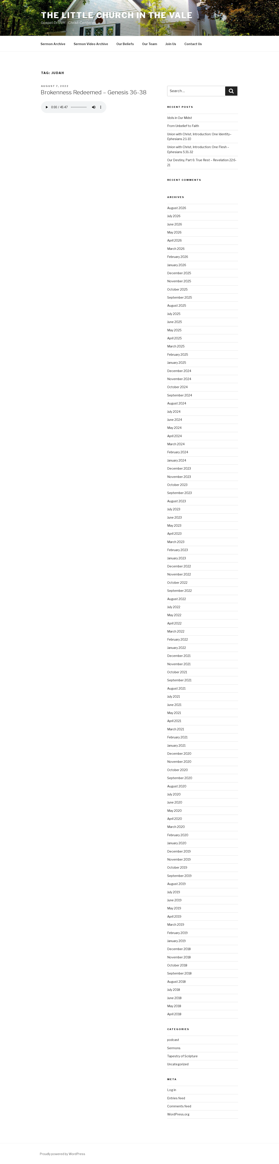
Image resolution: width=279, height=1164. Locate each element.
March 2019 (175, 924)
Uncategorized (178, 1064)
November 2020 (179, 761)
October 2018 (177, 965)
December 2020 (179, 753)
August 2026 (176, 208)
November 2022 (179, 574)
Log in (171, 1090)
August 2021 (176, 688)
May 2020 (174, 810)
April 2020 (174, 819)
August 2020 (176, 786)
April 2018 (174, 1014)
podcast (173, 1040)
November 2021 (179, 664)
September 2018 (179, 973)
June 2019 (174, 900)
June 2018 (174, 998)
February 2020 (177, 835)
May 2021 (174, 713)
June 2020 (174, 802)
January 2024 (176, 460)
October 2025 (177, 289)
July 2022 (173, 607)
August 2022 (176, 599)
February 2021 (177, 737)
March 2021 (175, 729)
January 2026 (176, 265)
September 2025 (179, 297)
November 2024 (179, 379)
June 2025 (174, 322)
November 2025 (179, 281)
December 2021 (179, 656)
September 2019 (179, 876)
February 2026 (177, 257)
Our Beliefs (125, 44)
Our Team (149, 44)
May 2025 (174, 330)
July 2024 (173, 411)
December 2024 (179, 371)
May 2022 (174, 615)
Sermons (173, 1048)
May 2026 (174, 232)
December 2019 (179, 851)
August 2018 (176, 981)
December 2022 (179, 566)
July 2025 (173, 314)
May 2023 (174, 525)
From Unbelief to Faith (183, 126)
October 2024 (177, 387)
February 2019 (177, 933)
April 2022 (174, 623)
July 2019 (173, 892)
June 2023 (174, 517)
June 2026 (174, 224)
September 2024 (179, 395)
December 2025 (179, 273)
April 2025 (174, 338)
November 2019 (179, 859)
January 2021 (176, 745)
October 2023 (177, 485)
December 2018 (179, 949)
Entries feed (176, 1098)
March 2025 (176, 346)
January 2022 (176, 648)
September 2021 (179, 680)
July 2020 (174, 794)
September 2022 (179, 590)
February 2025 (177, 354)
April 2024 (174, 436)
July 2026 (173, 216)
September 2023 (179, 493)
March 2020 (176, 827)
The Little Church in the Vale (117, 15)
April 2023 (174, 533)
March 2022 (175, 631)
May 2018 (174, 1006)
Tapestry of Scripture (182, 1056)
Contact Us (193, 44)
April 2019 (174, 916)
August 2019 (176, 884)
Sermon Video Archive (91, 44)
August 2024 (176, 403)
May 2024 (174, 428)
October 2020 (177, 770)
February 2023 (177, 550)
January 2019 (176, 941)
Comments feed (179, 1106)
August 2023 (176, 501)
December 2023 (179, 468)
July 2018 (173, 989)
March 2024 (176, 444)
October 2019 (177, 867)
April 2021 (174, 721)
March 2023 (175, 542)
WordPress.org (178, 1114)
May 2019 (174, 908)
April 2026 (174, 240)
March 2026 (176, 248)
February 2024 (177, 452)
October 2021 (177, 672)
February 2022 (177, 639)
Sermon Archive (53, 44)
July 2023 (173, 509)
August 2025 (176, 305)
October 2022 (177, 582)
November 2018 (179, 957)
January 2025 (176, 362)
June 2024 (174, 419)
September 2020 (179, 778)
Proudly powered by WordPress (62, 1154)
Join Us (170, 44)
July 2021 (173, 696)
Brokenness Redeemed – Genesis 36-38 (93, 92)
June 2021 (174, 705)
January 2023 (176, 558)
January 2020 (176, 843)
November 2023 (179, 477)
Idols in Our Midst (179, 118)
